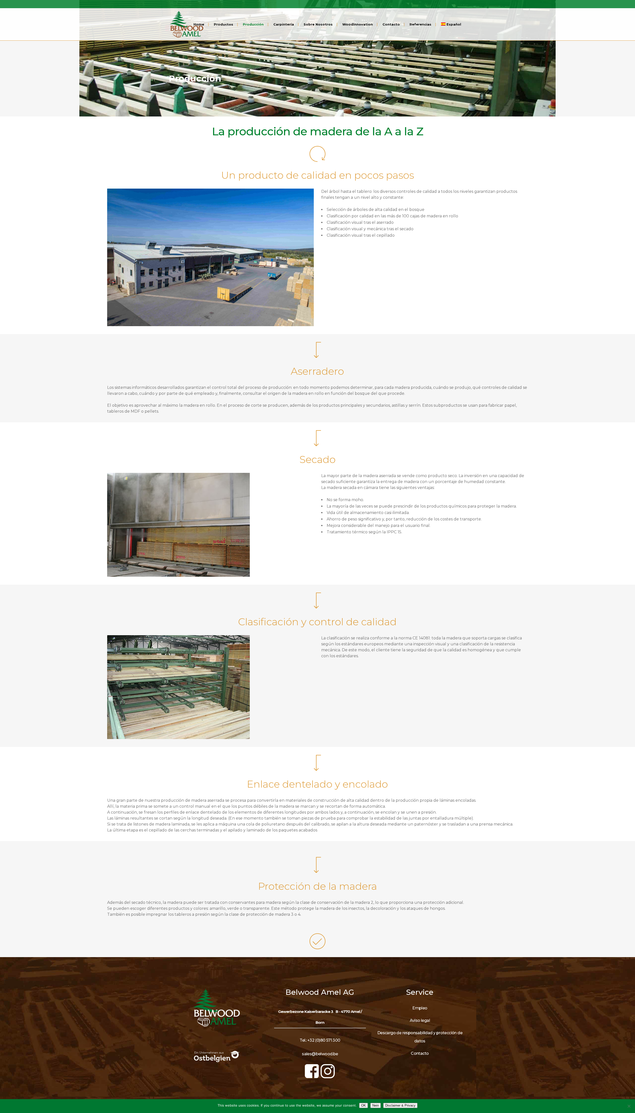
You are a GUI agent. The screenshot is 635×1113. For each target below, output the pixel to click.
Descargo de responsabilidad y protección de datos (419, 1036)
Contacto (420, 1053)
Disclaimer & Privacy (400, 1105)
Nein (375, 1105)
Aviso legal (420, 1020)
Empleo (419, 1008)
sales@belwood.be (320, 1054)
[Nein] (628, 1106)
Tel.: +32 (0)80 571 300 (320, 1040)
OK (363, 1105)
